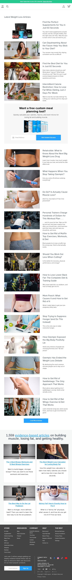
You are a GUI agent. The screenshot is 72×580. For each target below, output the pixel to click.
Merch (5, 540)
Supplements (7, 533)
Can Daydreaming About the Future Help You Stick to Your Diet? (55, 46)
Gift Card (6, 543)
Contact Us (45, 543)
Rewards (6, 547)
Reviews (6, 550)
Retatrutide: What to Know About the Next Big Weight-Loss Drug (55, 153)
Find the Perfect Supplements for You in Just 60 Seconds (54, 25)
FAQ (43, 540)
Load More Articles (36, 420)
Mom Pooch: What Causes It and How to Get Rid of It (55, 299)
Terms (44, 576)
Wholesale (32, 542)
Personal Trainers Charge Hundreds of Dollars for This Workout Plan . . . (55, 216)
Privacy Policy (58, 536)
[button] (9, 2)
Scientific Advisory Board (34, 532)
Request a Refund (47, 538)
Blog (18, 531)
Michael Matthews (59, 531)
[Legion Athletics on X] (50, 558)
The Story (32, 535)
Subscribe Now (47, 1)
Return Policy (45, 536)
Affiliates (32, 544)
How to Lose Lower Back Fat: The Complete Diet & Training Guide (55, 278)
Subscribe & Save (8, 545)
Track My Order (46, 533)
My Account (45, 531)
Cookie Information (60, 538)
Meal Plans (7, 538)
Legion (36, 6)
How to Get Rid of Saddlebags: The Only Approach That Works (53, 381)
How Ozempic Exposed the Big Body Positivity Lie (54, 340)
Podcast (19, 536)
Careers (32, 540)
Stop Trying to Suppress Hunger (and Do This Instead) (54, 319)
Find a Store (7, 552)
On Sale (6, 531)
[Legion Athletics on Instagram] (58, 558)
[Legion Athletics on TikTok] (62, 558)
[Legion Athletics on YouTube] (66, 558)
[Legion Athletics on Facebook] (54, 558)
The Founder (33, 537)
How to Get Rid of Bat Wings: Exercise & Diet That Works (53, 402)
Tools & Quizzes (21, 533)
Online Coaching (8, 536)
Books (18, 538)
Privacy (39, 576)
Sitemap (57, 540)
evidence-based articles (32, 435)
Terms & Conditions (60, 533)
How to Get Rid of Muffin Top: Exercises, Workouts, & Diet (55, 236)
